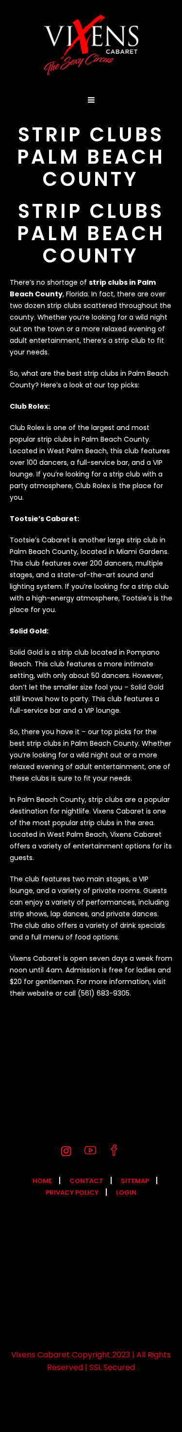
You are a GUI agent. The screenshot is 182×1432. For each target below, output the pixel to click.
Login (126, 1192)
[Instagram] (66, 1151)
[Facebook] (114, 1151)
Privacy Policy (72, 1192)
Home (42, 1181)
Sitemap (135, 1181)
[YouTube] (90, 1151)
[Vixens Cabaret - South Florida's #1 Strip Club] (91, 45)
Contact (86, 1181)
